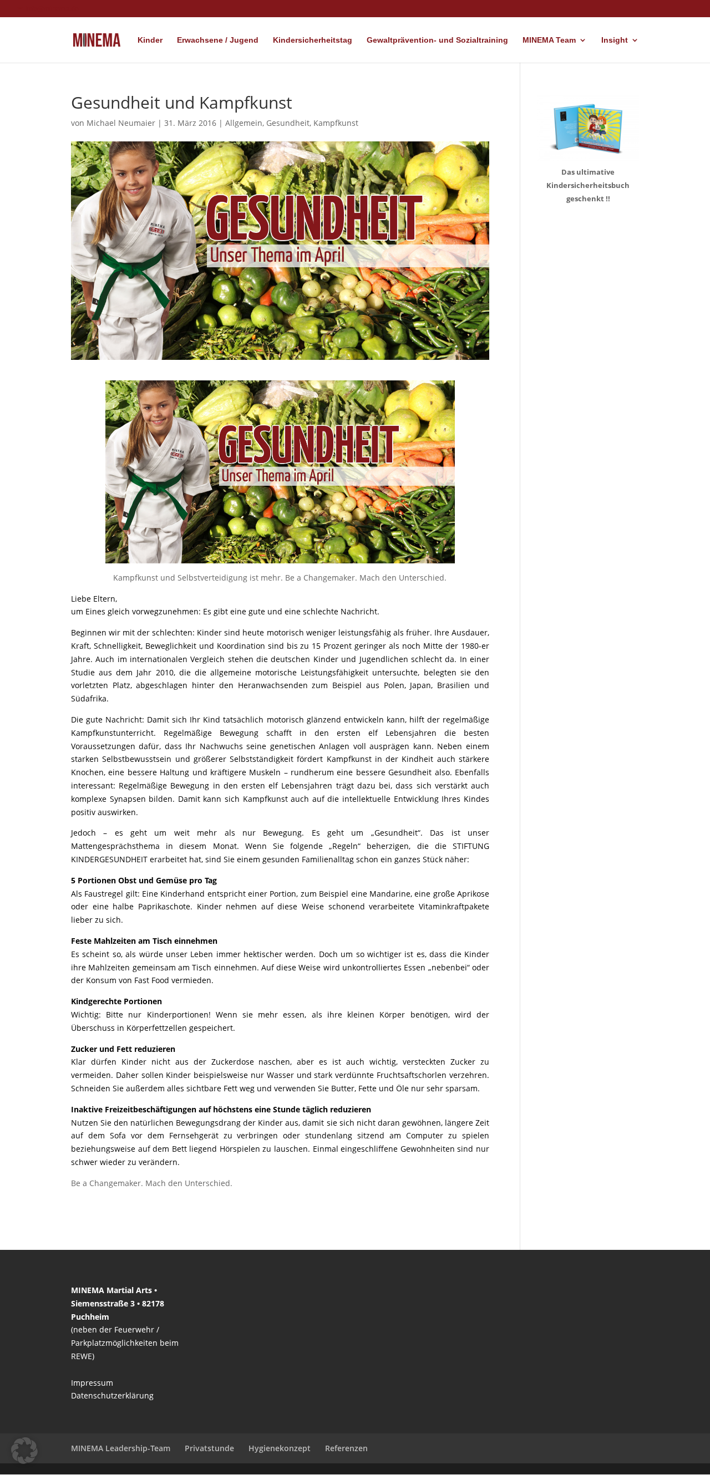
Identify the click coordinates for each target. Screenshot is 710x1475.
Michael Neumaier (121, 123)
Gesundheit (288, 123)
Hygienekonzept (279, 1448)
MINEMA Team (549, 40)
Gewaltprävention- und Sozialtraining (437, 40)
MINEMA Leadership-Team (120, 1448)
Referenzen (346, 1448)
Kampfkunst (335, 123)
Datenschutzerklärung (112, 1395)
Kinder (150, 40)
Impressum (92, 1382)
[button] (24, 1450)
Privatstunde (209, 1448)
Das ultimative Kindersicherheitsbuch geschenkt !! (588, 185)
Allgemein (243, 123)
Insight (614, 40)
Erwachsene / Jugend (217, 40)
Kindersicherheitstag (312, 40)
